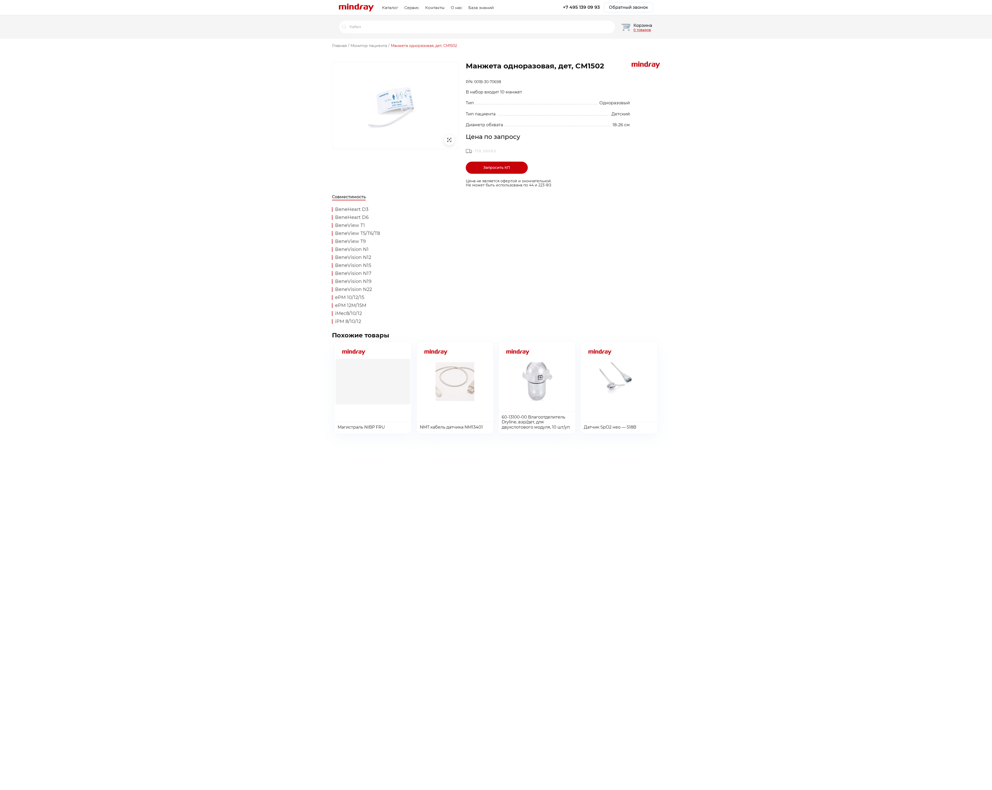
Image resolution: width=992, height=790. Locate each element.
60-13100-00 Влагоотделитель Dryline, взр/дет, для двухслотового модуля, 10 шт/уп (536, 422)
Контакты (435, 7)
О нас (456, 7)
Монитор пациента (369, 45)
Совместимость (349, 196)
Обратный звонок (628, 7)
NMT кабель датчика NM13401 (451, 427)
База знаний (481, 7)
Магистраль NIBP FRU (361, 427)
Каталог (390, 7)
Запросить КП (496, 167)
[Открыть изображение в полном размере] (449, 140)
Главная (339, 45)
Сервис (411, 7)
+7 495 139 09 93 (581, 7)
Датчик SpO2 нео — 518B (610, 427)
